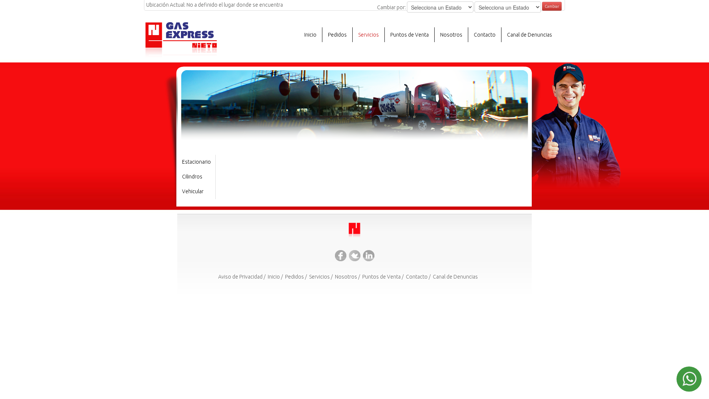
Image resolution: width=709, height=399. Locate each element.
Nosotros (346, 277)
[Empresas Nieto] (354, 231)
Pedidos (337, 35)
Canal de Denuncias (529, 35)
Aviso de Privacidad (240, 277)
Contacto (485, 35)
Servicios (319, 277)
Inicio (310, 35)
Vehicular (192, 191)
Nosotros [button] (451, 35)
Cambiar (552, 6)
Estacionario (196, 162)
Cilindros (192, 177)
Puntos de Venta (409, 35)
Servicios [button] (368, 35)
